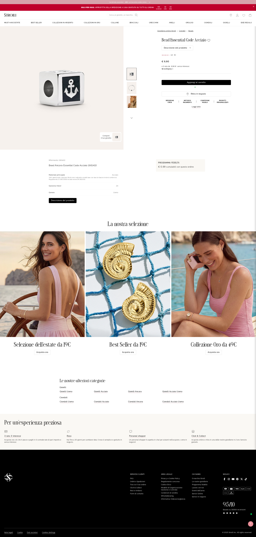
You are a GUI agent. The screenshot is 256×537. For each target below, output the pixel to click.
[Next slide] (131, 117)
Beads (190, 31)
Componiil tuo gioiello (106, 137)
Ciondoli (182, 31)
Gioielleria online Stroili (166, 31)
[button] (196, 104)
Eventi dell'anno (198, 491)
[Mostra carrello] (250, 15)
